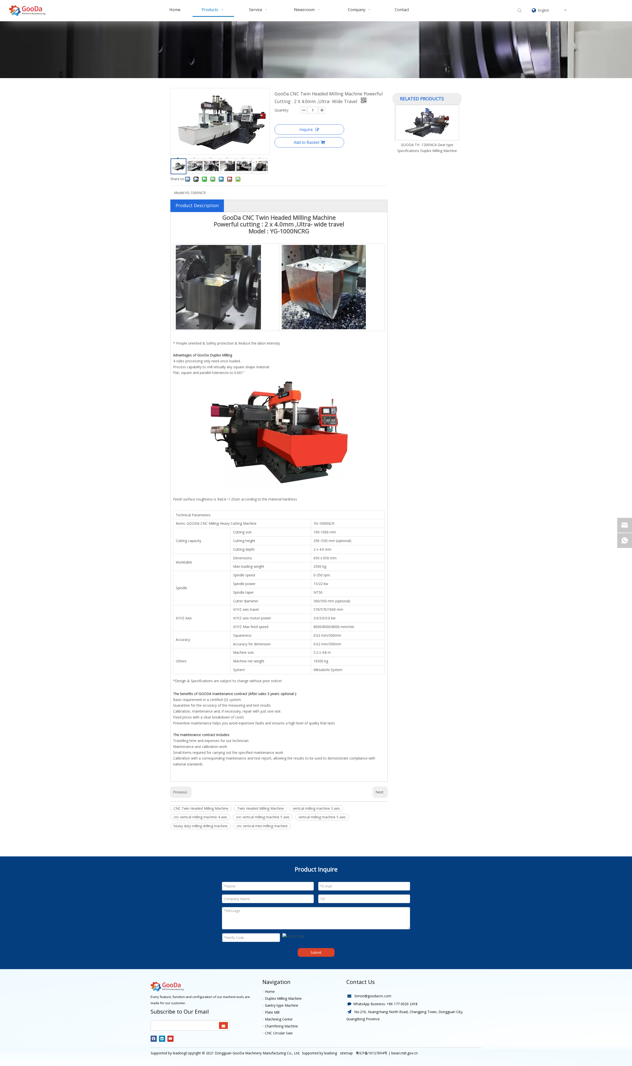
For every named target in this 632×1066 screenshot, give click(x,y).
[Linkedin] (162, 1039)
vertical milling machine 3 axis (316, 808)
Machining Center (279, 1019)
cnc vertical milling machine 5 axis (263, 817)
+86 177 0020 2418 (402, 1003)
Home (270, 991)
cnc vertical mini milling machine (262, 826)
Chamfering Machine (281, 1026)
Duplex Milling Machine (283, 998)
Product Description (197, 205)
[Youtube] (170, 1039)
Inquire (306, 129)
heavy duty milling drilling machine (201, 826)
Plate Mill (272, 1012)
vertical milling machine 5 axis (322, 817)
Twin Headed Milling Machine (260, 808)
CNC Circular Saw (279, 1033)
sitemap (346, 1053)
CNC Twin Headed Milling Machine (201, 808)
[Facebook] (154, 1039)
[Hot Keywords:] (519, 10)
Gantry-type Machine (281, 1005)
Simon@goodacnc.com (372, 996)
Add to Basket (306, 142)
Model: (179, 192)
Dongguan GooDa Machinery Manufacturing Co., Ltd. (257, 1053)
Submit (316, 952)
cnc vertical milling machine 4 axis (200, 817)
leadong (330, 1053)
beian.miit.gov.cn (404, 1053)
